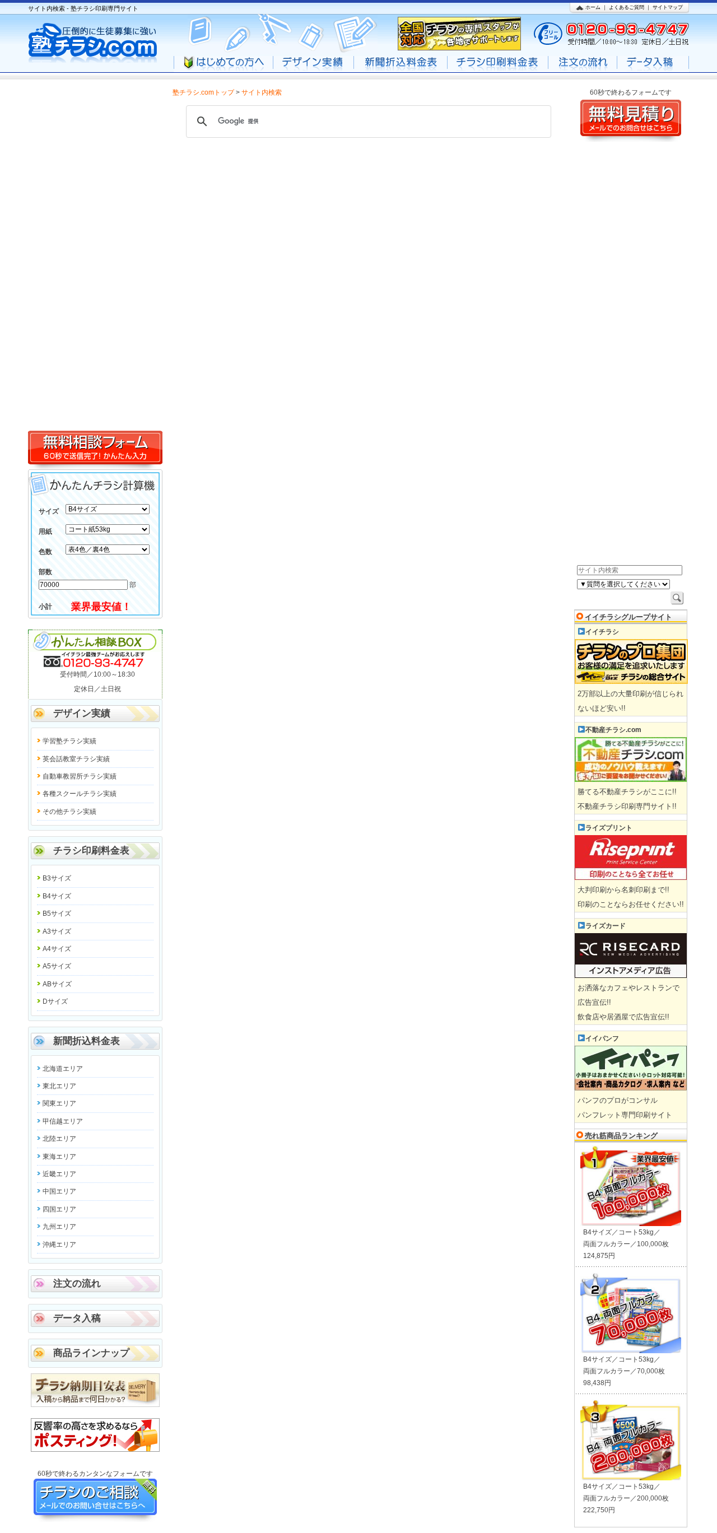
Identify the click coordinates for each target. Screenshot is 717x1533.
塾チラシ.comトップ (203, 92)
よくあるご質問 (626, 7)
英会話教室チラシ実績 (76, 759)
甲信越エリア (63, 1121)
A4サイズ (57, 949)
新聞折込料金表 (86, 1041)
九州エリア (59, 1227)
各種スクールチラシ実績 (80, 794)
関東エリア (59, 1103)
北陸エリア (59, 1139)
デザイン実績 (81, 713)
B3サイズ (57, 878)
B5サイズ (57, 913)
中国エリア (59, 1191)
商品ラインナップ (91, 1353)
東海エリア (59, 1157)
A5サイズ (57, 966)
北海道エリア (63, 1069)
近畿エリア (59, 1174)
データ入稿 (77, 1318)
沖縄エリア (59, 1244)
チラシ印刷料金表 (91, 850)
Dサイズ (55, 1001)
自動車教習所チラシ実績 (80, 776)
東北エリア (59, 1086)
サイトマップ (668, 7)
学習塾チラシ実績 (69, 741)
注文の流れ (77, 1283)
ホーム (592, 7)
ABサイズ (57, 984)
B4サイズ (57, 896)
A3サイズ (57, 931)
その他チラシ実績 (69, 812)
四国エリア (59, 1209)
